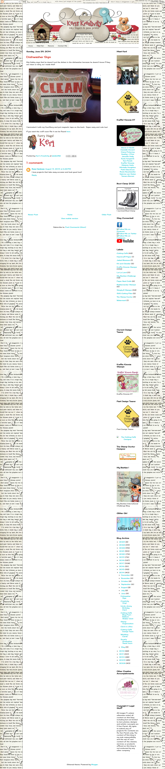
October (125, 581)
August (124, 587)
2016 (122, 566)
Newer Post (33, 215)
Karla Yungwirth (127, 159)
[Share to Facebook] (73, 156)
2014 (122, 572)
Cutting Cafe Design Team (127, 630)
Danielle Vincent (128, 150)
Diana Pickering (127, 152)
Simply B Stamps (124, 290)
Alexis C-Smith (127, 148)
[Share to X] (71, 156)
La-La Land (122, 272)
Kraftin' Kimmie (127, 163)
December (126, 575)
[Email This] (67, 156)
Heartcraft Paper (124, 257)
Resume (51, 46)
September (126, 584)
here (68, 131)
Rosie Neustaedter (128, 172)
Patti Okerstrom (128, 170)
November (125, 578)
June (123, 593)
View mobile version (69, 218)
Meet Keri (40, 46)
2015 (122, 569)
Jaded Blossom (123, 260)
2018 (122, 560)
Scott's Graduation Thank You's (126, 641)
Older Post (106, 215)
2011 (121, 654)
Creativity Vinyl (125, 602)
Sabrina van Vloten (128, 174)
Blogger (94, 764)
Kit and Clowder (124, 264)
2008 (122, 663)
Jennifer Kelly (128, 156)
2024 (122, 542)
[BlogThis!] (69, 156)
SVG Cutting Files (124, 293)
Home (30, 46)
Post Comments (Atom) (75, 227)
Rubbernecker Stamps (126, 285)
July (123, 590)
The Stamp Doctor (125, 297)
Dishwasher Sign (126, 597)
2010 (122, 657)
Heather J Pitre (127, 154)
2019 (122, 557)
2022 (122, 548)
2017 (122, 563)
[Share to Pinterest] (75, 156)
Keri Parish (127, 161)
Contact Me (62, 46)
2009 (122, 660)
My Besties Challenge (126, 276)
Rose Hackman (38, 169)
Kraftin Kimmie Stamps (127, 267)
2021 (122, 551)
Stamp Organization (127, 622)
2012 (122, 651)
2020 (122, 554)
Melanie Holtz (128, 165)
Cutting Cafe (122, 253)
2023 (122, 545)
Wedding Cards (124, 635)
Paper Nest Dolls (124, 281)
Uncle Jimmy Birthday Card (126, 608)
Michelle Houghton (128, 167)
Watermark (121, 300)
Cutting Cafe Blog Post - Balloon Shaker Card (127, 615)
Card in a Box (127, 626)
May (123, 647)
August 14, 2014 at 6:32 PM (58, 169)
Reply (34, 175)
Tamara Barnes (127, 176)
